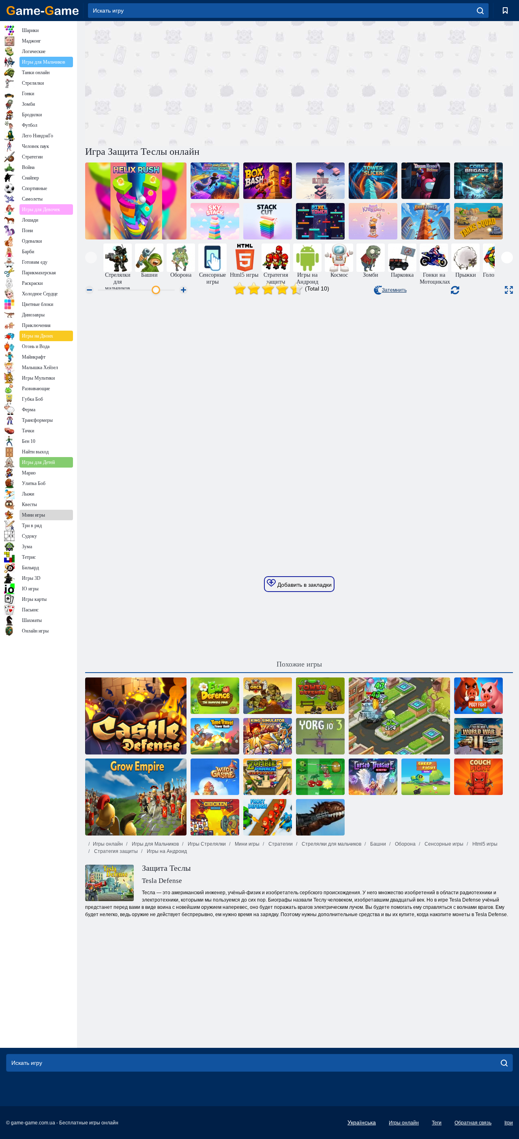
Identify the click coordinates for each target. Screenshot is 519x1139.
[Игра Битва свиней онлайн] (478, 695)
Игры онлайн (108, 844)
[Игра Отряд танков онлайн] (478, 221)
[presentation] (91, 257)
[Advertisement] (192, 82)
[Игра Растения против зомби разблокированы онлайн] (399, 715)
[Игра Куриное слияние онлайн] (215, 817)
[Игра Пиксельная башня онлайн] (320, 221)
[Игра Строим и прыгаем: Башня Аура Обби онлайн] (215, 180)
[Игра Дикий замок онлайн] (215, 777)
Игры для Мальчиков (155, 844)
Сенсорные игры (443, 844)
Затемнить (394, 290)
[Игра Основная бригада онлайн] (478, 180)
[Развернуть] (509, 290)
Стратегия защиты (115, 851)
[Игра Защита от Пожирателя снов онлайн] (425, 180)
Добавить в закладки (304, 584)
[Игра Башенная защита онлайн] (320, 695)
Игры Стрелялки (206, 844)
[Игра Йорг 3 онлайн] (320, 736)
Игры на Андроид (166, 851)
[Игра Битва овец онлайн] (425, 777)
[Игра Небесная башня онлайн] (215, 221)
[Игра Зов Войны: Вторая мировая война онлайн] (478, 736)
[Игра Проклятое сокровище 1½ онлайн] (373, 777)
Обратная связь (473, 1123)
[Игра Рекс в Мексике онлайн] (320, 817)
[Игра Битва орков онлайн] (267, 695)
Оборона (405, 844)
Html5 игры (484, 844)
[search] (480, 10)
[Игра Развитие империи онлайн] (136, 797)
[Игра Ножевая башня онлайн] (425, 221)
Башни (377, 844)
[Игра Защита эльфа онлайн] (215, 695)
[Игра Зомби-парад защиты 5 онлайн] (267, 777)
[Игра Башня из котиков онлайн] (373, 221)
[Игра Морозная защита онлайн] (267, 817)
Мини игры (247, 844)
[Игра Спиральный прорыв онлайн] (136, 200)
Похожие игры (299, 664)
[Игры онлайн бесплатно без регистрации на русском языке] (42, 10)
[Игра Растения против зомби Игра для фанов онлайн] (320, 777)
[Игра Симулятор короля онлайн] (267, 736)
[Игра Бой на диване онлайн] (478, 777)
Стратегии (280, 844)
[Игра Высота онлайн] (320, 180)
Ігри (508, 1123)
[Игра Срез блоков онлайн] (267, 221)
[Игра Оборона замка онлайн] (136, 715)
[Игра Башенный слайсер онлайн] (373, 180)
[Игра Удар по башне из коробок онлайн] (267, 180)
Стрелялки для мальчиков (330, 844)
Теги (437, 1123)
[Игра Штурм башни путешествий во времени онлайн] (215, 736)
